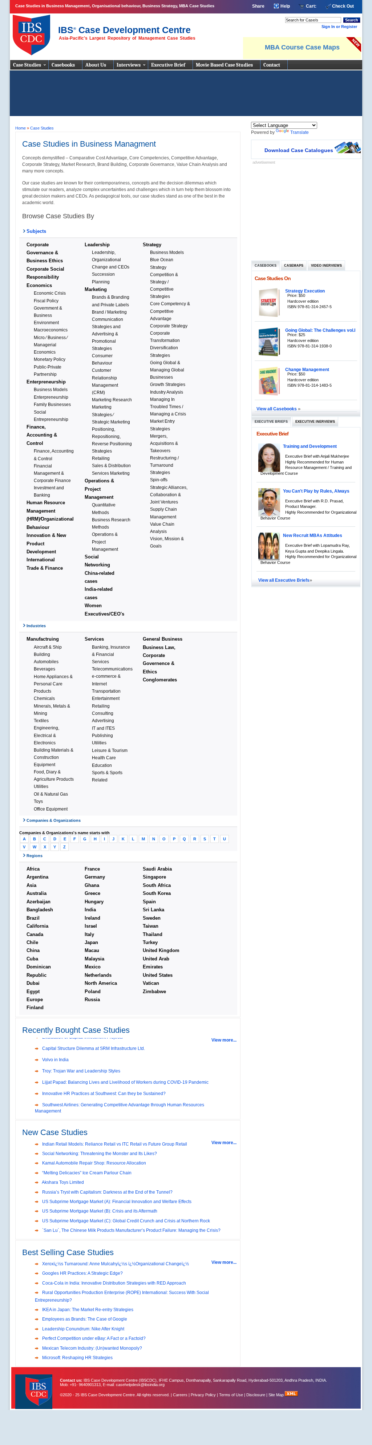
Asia (31, 885)
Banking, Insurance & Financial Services (111, 654)
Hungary (94, 901)
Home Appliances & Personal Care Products (53, 683)
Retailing (101, 458)
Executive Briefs (271, 421)
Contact (271, 65)
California (37, 926)
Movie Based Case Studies (224, 65)
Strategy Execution (305, 290)
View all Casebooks (277, 408)
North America (101, 983)
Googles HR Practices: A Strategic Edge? (82, 1273)
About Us (95, 65)
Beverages (44, 668)
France (92, 869)
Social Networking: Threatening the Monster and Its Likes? (99, 1153)
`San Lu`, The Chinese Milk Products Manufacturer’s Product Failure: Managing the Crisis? (131, 1230)
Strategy (152, 244)
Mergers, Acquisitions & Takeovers (164, 443)
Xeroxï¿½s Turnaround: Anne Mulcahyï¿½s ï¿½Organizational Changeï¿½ (115, 1263)
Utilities (41, 786)
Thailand (152, 934)
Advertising (103, 720)
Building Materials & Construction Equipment (53, 757)
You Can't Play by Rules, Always (316, 491)
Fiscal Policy (46, 300)
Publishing (102, 735)
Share (258, 6)
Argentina (37, 877)
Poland (93, 991)
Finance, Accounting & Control (42, 435)
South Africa (157, 885)
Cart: (311, 6)
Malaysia (94, 959)
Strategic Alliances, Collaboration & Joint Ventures (168, 494)
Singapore (154, 877)
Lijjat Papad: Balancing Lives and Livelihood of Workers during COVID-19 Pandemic (125, 1082)
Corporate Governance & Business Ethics (45, 253)
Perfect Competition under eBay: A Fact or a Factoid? (93, 1338)
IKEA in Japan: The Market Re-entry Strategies (87, 1309)
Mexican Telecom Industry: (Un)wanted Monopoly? (91, 1348)
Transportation (106, 691)
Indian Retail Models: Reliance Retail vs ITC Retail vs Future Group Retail (114, 1144)
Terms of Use (231, 1395)
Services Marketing (111, 473)
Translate (299, 132)
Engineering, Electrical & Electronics (46, 735)
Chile (32, 942)
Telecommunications (112, 668)
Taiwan (150, 926)
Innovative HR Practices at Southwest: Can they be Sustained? (103, 1093)
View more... (223, 1040)
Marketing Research (112, 399)
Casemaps (293, 265)
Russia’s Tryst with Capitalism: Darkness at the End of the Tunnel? (107, 1192)
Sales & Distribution (111, 465)
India (90, 909)
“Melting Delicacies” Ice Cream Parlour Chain (86, 1172)
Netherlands (98, 975)
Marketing (96, 289)
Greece (92, 893)
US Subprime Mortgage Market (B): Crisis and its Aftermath (99, 1211)
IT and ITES (103, 728)
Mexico (93, 967)
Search (351, 20)
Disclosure (255, 1395)
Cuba (32, 959)
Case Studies (27, 65)
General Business (162, 639)
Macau (92, 950)
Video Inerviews (326, 265)
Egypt (33, 991)
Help (285, 6)
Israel (91, 926)
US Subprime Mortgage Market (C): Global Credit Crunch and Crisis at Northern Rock (125, 1220)
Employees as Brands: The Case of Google (84, 1319)
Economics (39, 285)
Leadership (97, 244)
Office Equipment (51, 809)
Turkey (150, 942)
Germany (95, 877)
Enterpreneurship (46, 382)
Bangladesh (40, 909)
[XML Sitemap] (291, 1395)
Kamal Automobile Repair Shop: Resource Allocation (93, 1163)
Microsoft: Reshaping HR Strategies (77, 1357)
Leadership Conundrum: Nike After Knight (82, 1328)
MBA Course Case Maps (302, 47)
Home (20, 128)
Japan (91, 942)
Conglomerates (160, 679)
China (33, 950)
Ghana (92, 885)
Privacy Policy (203, 1395)
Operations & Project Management (99, 489)
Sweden (152, 918)
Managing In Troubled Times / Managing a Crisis (168, 406)
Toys (38, 801)
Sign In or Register (339, 26)
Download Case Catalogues (298, 150)
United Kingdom (161, 950)
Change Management (307, 369)
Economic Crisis (50, 293)
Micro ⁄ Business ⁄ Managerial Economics (51, 344)
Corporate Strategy (168, 325)
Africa (33, 869)
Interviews (129, 65)
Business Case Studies (33, 32)
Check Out (343, 6)
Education (102, 765)
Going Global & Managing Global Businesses (167, 369)
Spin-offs (158, 479)
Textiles (41, 720)
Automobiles (46, 661)
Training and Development (310, 446)
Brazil (33, 918)
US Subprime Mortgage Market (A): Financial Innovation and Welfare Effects (116, 1201)
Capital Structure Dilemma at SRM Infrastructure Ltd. (93, 1048)
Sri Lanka (153, 909)
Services (94, 639)
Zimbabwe (154, 991)
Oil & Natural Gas (51, 794)
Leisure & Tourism (110, 750)
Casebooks (63, 65)
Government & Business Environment (48, 315)
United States (158, 975)
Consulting (102, 713)
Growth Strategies (167, 384)
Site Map (276, 1395)
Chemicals (44, 698)
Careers (180, 1395)
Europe (35, 999)
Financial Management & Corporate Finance (52, 473)
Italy (89, 934)
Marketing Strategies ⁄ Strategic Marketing (111, 414)
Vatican (151, 983)
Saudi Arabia (157, 869)
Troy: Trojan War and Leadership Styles (80, 1071)
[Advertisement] (186, 96)
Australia (36, 893)
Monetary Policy (49, 359)
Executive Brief (168, 65)
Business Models (51, 389)
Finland (35, 1007)
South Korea (157, 893)
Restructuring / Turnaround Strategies (164, 465)
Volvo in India (55, 1059)
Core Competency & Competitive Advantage (170, 311)
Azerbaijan (38, 901)
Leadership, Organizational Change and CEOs (110, 259)
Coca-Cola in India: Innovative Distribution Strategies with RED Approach (113, 1283)
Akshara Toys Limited (62, 1182)
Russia (92, 999)
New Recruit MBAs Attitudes (312, 535)
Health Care (104, 757)
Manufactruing (43, 639)
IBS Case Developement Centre (34, 1387)
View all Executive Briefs (284, 580)
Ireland (92, 918)
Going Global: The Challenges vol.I (320, 330)
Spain (149, 901)
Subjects (36, 231)
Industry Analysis (166, 392)
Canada (35, 934)
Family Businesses (52, 404)
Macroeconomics (51, 329)
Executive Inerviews (315, 421)
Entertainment (106, 698)
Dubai (33, 983)
